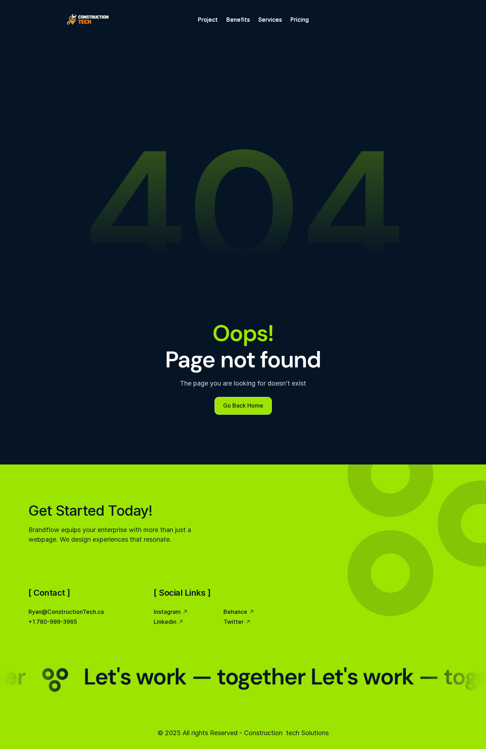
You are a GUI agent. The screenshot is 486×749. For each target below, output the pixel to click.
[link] (87, 19)
